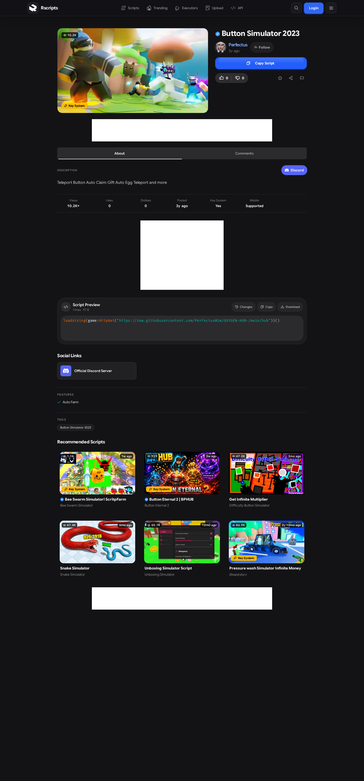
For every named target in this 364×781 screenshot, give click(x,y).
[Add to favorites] (280, 78)
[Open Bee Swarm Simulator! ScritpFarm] (97, 479)
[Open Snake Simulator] (97, 548)
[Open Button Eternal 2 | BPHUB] (182, 479)
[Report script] (302, 78)
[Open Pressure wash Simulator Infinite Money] (266, 548)
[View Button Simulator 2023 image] (132, 70)
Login (313, 8)
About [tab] (119, 153)
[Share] (291, 78)
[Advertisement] (182, 130)
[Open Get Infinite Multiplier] (266, 479)
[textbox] (182, 321)
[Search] (296, 7)
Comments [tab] (244, 153)
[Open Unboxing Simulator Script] (182, 548)
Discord (297, 170)
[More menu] (331, 7)
